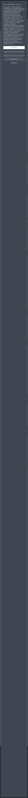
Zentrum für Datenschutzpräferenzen (14, 55)
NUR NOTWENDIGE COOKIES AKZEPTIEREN (14, 51)
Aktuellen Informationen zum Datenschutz (14, 59)
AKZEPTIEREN (14, 47)
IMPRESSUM (14, 62)
